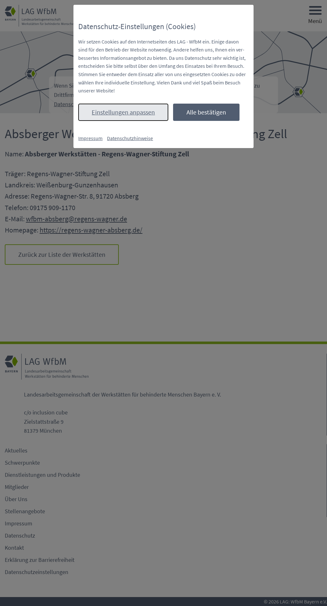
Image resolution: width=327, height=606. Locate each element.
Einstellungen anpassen (123, 112)
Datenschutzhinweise (130, 138)
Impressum (90, 138)
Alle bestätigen (206, 112)
